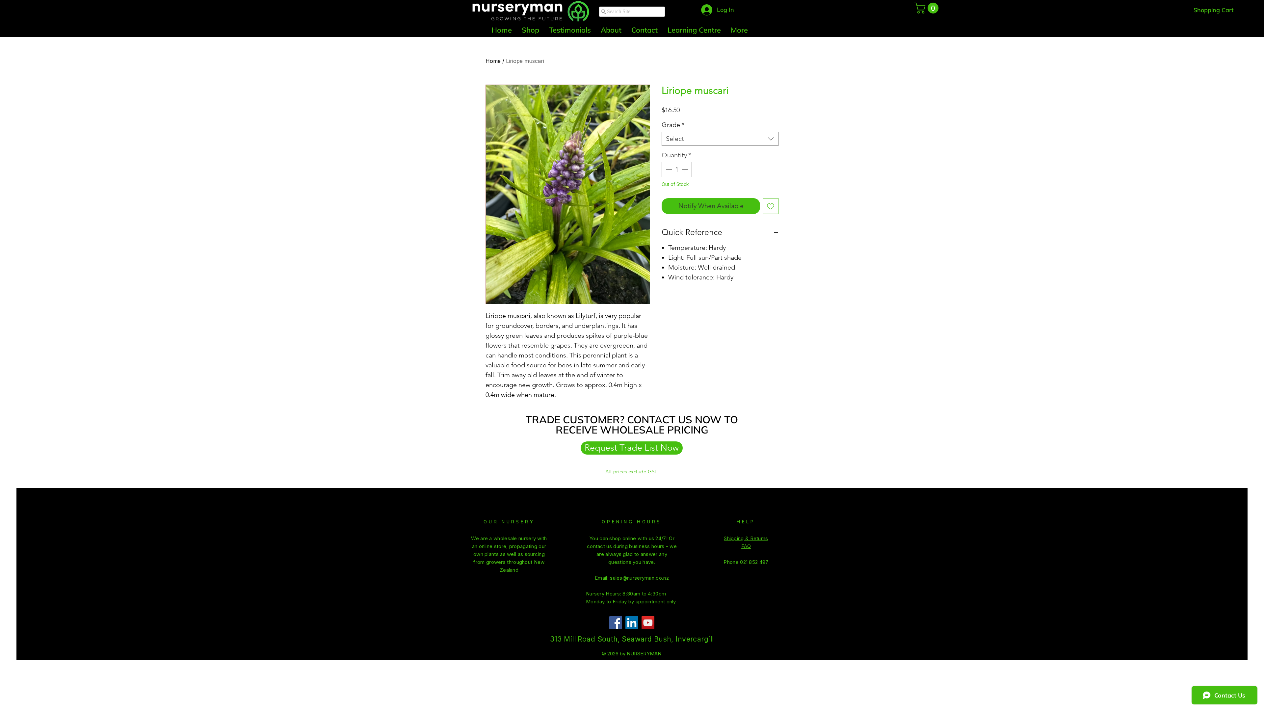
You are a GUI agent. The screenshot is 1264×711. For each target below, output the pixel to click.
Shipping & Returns (746, 538)
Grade (673, 125)
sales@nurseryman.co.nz (639, 578)
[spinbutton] (677, 169)
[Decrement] (668, 169)
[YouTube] (648, 622)
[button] (927, 8)
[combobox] (720, 139)
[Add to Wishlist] (770, 206)
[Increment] (685, 169)
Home (493, 61)
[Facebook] (615, 622)
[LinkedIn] (631, 622)
